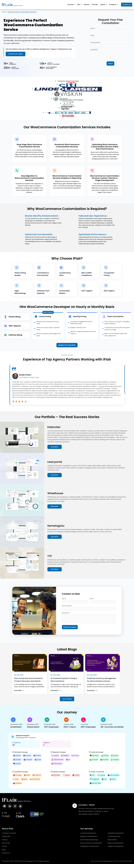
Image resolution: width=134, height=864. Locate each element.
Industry (87, 4)
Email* (79, 32)
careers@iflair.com (28, 478)
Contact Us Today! (13, 46)
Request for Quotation (67, 318)
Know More (81, 430)
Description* (81, 46)
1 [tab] (63, 94)
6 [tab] (69, 94)
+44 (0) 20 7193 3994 (41, 488)
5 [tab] (68, 94)
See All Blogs (67, 563)
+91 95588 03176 (32, 492)
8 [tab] (71, 94)
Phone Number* (82, 39)
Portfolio (95, 4)
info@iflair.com (27, 476)
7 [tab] (70, 94)
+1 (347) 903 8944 (38, 490)
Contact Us (127, 4)
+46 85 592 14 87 (34, 487)
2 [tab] (64, 94)
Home (4, 12)
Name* (79, 25)
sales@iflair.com (27, 479)
